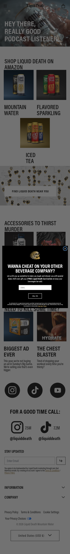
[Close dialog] (65, 249)
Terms (45, 306)
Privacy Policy (40, 306)
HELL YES (35, 296)
